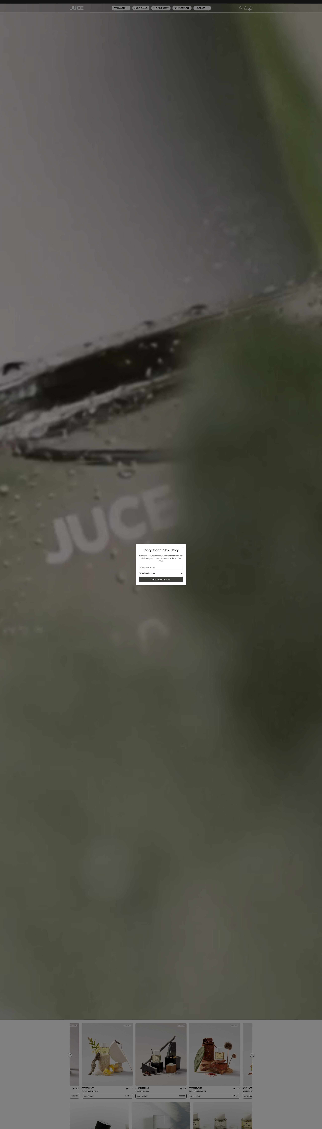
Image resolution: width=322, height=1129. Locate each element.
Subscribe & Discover (161, 579)
